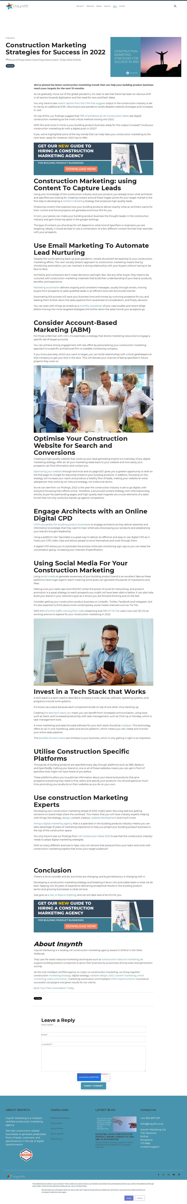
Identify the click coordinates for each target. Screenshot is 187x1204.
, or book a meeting (65, 895)
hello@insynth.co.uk (151, 1123)
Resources (90, 6)
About (106, 6)
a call (51, 895)
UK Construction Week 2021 (94, 836)
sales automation (57, 979)
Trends (10, 66)
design (66, 817)
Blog (115, 6)
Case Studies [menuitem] (56, 1123)
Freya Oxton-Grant (48, 60)
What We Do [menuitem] (56, 1139)
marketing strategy (60, 975)
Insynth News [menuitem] (57, 1128)
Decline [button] (139, 1198)
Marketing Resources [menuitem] (60, 1118)
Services (79, 6)
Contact (122, 6)
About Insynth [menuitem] (57, 1134)
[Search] (175, 6)
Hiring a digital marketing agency (53, 823)
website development (103, 817)
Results (99, 6)
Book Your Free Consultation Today (54, 988)
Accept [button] (129, 1198)
